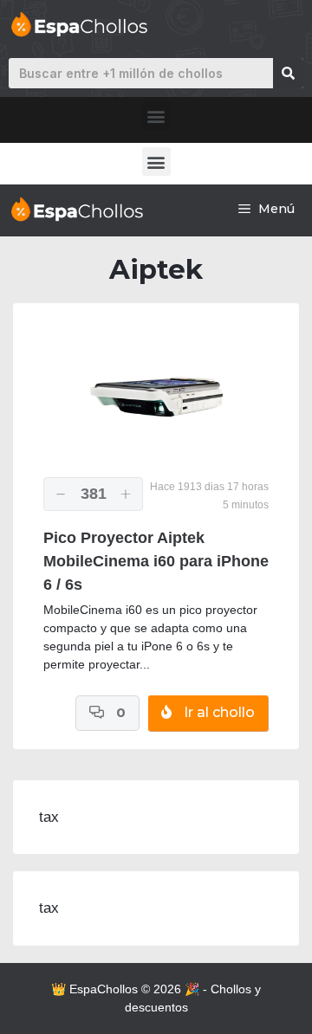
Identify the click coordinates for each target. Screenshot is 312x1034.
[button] (156, 115)
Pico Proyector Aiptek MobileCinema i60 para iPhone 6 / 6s (156, 561)
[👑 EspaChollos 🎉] (76, 209)
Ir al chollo (217, 712)
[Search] (288, 73)
